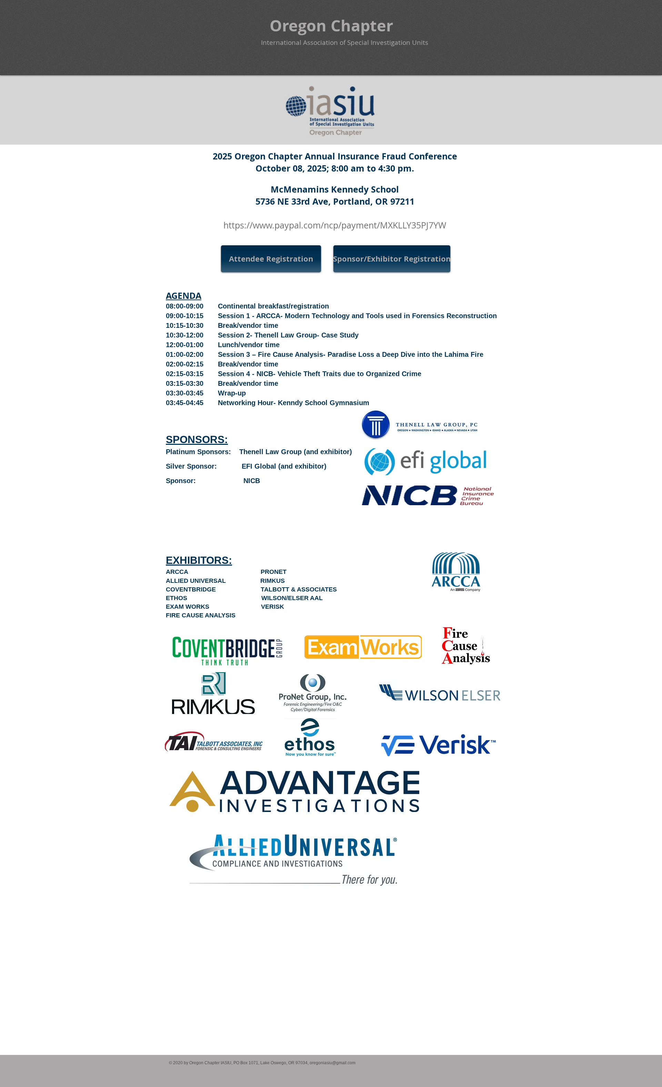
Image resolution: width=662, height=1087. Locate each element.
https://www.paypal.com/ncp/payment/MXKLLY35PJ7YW (334, 225)
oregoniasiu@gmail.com (332, 1062)
